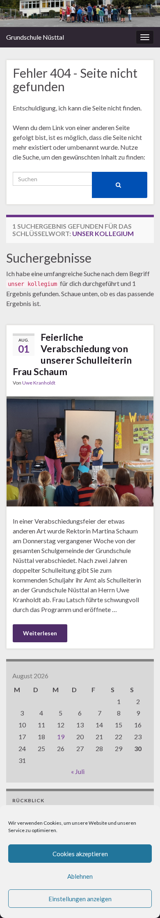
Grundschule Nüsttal (35, 37)
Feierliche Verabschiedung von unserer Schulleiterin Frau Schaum (72, 354)
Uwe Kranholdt (38, 383)
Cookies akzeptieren (80, 853)
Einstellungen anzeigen (80, 898)
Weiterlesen (40, 633)
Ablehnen (80, 876)
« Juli (78, 771)
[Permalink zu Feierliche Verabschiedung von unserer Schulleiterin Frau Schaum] (80, 450)
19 (60, 736)
